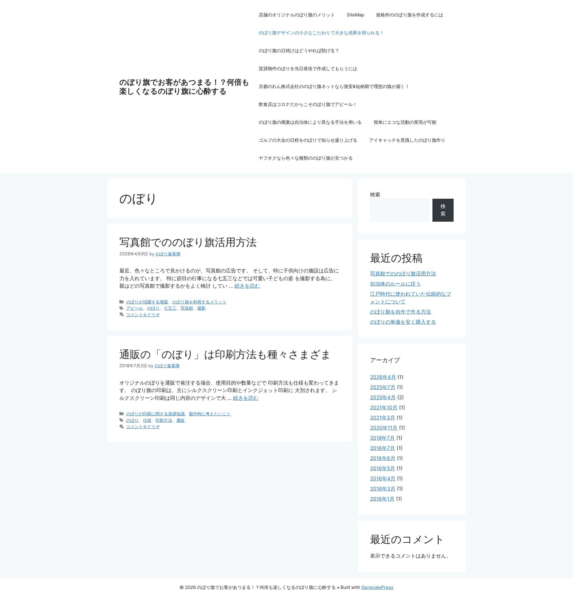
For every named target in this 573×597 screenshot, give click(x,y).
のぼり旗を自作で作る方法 (400, 312)
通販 (180, 420)
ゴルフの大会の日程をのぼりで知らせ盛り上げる (308, 140)
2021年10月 (384, 408)
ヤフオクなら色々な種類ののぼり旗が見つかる (306, 158)
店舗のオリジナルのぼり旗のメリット (297, 15)
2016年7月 (382, 448)
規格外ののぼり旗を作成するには (409, 15)
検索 (375, 195)
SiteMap (355, 15)
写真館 (187, 308)
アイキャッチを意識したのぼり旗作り (407, 140)
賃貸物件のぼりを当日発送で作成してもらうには (308, 68)
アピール (134, 308)
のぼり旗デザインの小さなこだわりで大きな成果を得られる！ (321, 33)
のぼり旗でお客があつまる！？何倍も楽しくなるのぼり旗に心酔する (184, 86)
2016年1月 (382, 499)
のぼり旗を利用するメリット (199, 301)
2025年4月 (383, 397)
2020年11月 (384, 428)
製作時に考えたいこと (210, 413)
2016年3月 (382, 489)
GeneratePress (377, 587)
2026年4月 (383, 377)
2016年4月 (382, 479)
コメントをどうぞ (143, 314)
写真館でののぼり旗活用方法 (188, 242)
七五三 (170, 308)
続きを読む (247, 286)
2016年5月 (382, 468)
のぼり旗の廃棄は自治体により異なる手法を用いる (310, 122)
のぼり (153, 308)
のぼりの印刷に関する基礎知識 (155, 413)
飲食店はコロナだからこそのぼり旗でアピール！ (308, 104)
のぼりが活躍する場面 (147, 301)
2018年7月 (382, 438)
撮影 (201, 308)
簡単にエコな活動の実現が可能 (405, 122)
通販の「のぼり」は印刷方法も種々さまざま (225, 354)
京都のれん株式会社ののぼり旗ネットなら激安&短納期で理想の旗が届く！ (334, 86)
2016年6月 (382, 458)
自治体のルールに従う (395, 284)
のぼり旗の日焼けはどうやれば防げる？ (299, 50)
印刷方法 (163, 420)
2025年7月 (382, 387)
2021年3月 (382, 418)
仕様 (147, 420)
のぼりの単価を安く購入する (403, 322)
